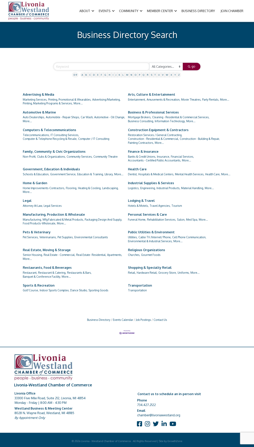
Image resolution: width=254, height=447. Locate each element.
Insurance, (163, 156)
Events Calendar (123, 319)
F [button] (101, 74)
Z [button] (179, 74)
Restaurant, (30, 272)
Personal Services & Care (147, 214)
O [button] (136, 74)
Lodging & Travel (141, 201)
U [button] (159, 74)
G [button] (105, 74)
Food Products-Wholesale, (39, 223)
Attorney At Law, (33, 205)
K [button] (119, 74)
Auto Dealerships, (34, 117)
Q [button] (143, 74)
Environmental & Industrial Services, (150, 241)
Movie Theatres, (191, 99)
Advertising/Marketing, (106, 99)
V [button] (163, 74)
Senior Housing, (33, 254)
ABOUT (84, 11)
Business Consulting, (141, 121)
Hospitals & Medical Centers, (156, 174)
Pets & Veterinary (37, 232)
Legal (27, 201)
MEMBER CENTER (160, 11)
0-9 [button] (75, 74)
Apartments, (114, 254)
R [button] (147, 74)
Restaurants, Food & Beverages (47, 268)
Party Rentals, (210, 99)
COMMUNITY (128, 11)
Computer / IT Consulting (93, 138)
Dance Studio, (79, 290)
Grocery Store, (167, 272)
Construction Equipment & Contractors (158, 130)
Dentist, (132, 174)
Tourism (176, 205)
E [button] (97, 74)
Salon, (181, 219)
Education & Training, (90, 174)
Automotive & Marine (39, 112)
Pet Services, (30, 237)
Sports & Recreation (39, 285)
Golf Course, (31, 290)
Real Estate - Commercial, (59, 254)
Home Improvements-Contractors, (44, 188)
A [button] (82, 74)
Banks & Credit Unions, (142, 156)
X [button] (171, 74)
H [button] (109, 74)
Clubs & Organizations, (51, 156)
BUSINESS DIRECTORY (198, 11)
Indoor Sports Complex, (54, 290)
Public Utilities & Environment (151, 232)
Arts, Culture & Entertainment (151, 94)
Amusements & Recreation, (163, 99)
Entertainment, (137, 99)
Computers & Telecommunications (49, 130)
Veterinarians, (48, 237)
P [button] (139, 74)
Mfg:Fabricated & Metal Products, (63, 219)
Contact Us (160, 319)
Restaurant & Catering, (52, 272)
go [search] (193, 66)
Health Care (137, 169)
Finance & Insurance (143, 151)
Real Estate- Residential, (91, 254)
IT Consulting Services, (65, 135)
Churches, (134, 254)
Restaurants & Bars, (79, 272)
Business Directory (98, 319)
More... (78, 103)
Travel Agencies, (160, 205)
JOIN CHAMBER (232, 11)
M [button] (127, 74)
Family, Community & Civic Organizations (54, 151)
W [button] (167, 74)
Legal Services (53, 205)
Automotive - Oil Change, (109, 117)
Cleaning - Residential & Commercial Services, (180, 117)
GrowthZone (174, 441)
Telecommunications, (36, 135)
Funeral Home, (137, 219)
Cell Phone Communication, (189, 237)
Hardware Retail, (147, 272)
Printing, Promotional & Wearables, (69, 99)
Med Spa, (192, 219)
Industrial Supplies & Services (151, 183)
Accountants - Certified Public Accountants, (154, 160)
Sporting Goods (98, 290)
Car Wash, (87, 117)
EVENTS (105, 11)
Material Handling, (192, 188)
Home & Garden (35, 183)
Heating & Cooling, (89, 188)
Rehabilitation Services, (161, 219)
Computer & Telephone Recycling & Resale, (50, 138)
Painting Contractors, (141, 142)
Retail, (132, 272)
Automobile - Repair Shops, (63, 117)
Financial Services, (182, 156)
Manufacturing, (32, 219)
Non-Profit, (29, 156)
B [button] (86, 74)
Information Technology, (170, 121)
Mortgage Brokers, (139, 117)
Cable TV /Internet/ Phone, (155, 237)
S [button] (151, 74)
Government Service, (63, 174)
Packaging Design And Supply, (103, 219)
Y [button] (175, 74)
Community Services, (79, 156)
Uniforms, (184, 272)
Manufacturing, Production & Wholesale (54, 214)
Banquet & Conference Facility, (42, 276)
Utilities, (133, 237)
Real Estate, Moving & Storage (47, 250)
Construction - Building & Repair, (200, 138)
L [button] (123, 74)
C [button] (90, 74)
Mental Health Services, (189, 174)
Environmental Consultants (91, 237)
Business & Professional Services (153, 112)
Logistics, (133, 188)
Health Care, (212, 174)
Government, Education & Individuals (51, 169)
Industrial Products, (168, 188)
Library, (109, 174)
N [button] (131, 74)
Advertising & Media (38, 94)
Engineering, (148, 188)
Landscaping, (110, 188)
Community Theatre (105, 156)
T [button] (155, 74)
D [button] (94, 74)
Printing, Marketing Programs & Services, (48, 103)
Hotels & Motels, (138, 205)
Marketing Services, (35, 99)
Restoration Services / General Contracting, (155, 135)
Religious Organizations (146, 250)
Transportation (140, 285)
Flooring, (71, 188)
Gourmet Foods (151, 254)
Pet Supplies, (65, 237)
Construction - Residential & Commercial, (153, 138)
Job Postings (143, 319)
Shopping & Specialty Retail (150, 268)
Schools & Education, (36, 174)
